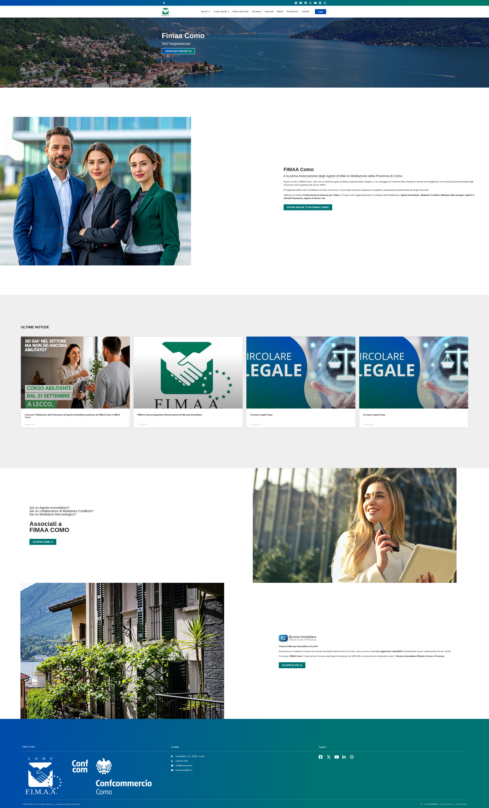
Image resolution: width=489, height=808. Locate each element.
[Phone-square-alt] (295, 3)
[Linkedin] (320, 3)
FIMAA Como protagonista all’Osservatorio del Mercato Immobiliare (169, 415)
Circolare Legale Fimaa (261, 415)
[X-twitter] (310, 3)
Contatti (305, 11)
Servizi (204, 11)
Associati (269, 11)
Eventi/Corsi (292, 11)
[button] (164, 3)
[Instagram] (324, 3)
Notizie (280, 11)
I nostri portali (220, 11)
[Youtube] (315, 3)
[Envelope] (300, 3)
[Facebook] (305, 3)
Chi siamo (256, 11)
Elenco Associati (240, 11)
